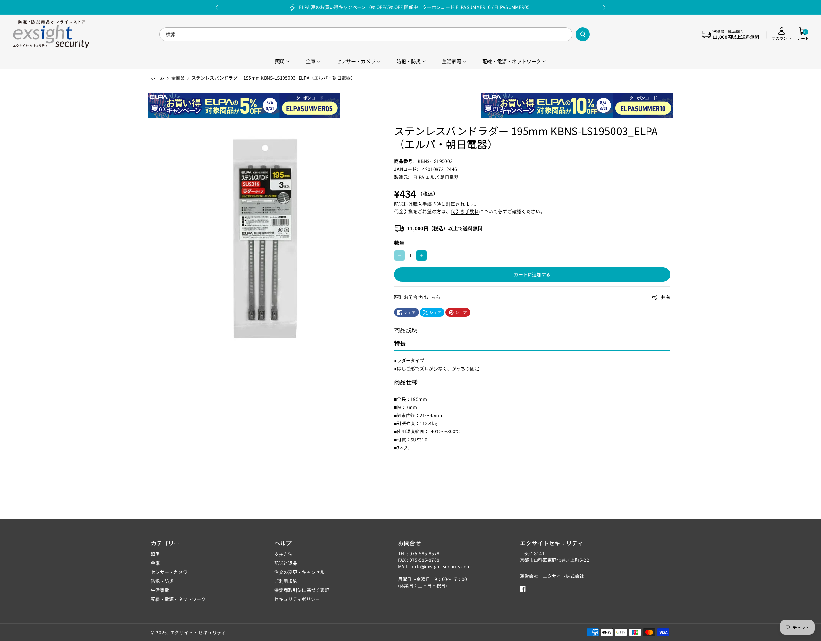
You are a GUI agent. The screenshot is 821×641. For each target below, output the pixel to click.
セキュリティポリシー (297, 599)
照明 (155, 554)
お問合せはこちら (422, 297)
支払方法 (283, 554)
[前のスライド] (217, 7)
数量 (399, 242)
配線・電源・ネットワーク (178, 599)
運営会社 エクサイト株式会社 (552, 576)
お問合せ (409, 543)
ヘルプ (283, 543)
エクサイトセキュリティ (551, 543)
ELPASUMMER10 (473, 7)
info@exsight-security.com (441, 566)
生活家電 (160, 590)
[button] (803, 34)
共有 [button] (665, 297)
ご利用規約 (285, 581)
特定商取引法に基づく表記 (301, 590)
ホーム (158, 77)
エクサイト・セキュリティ (198, 632)
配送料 (401, 204)
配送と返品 (285, 563)
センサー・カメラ (169, 572)
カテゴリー (165, 543)
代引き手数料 (465, 211)
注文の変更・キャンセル (299, 572)
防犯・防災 (162, 581)
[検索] (583, 34)
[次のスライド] (604, 7)
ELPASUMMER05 (512, 7)
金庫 (155, 563)
